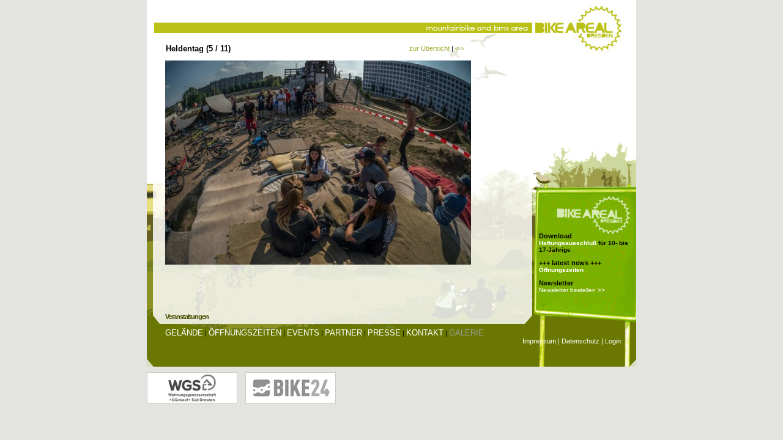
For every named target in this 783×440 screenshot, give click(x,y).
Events (303, 332)
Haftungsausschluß (567, 243)
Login (613, 341)
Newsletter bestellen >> (572, 290)
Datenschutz (580, 341)
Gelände (184, 332)
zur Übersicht (429, 48)
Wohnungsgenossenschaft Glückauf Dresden (192, 388)
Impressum (539, 341)
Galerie (466, 332)
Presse (384, 332)
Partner (343, 332)
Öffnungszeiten (561, 269)
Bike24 (290, 388)
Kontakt (424, 332)
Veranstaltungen (187, 316)
